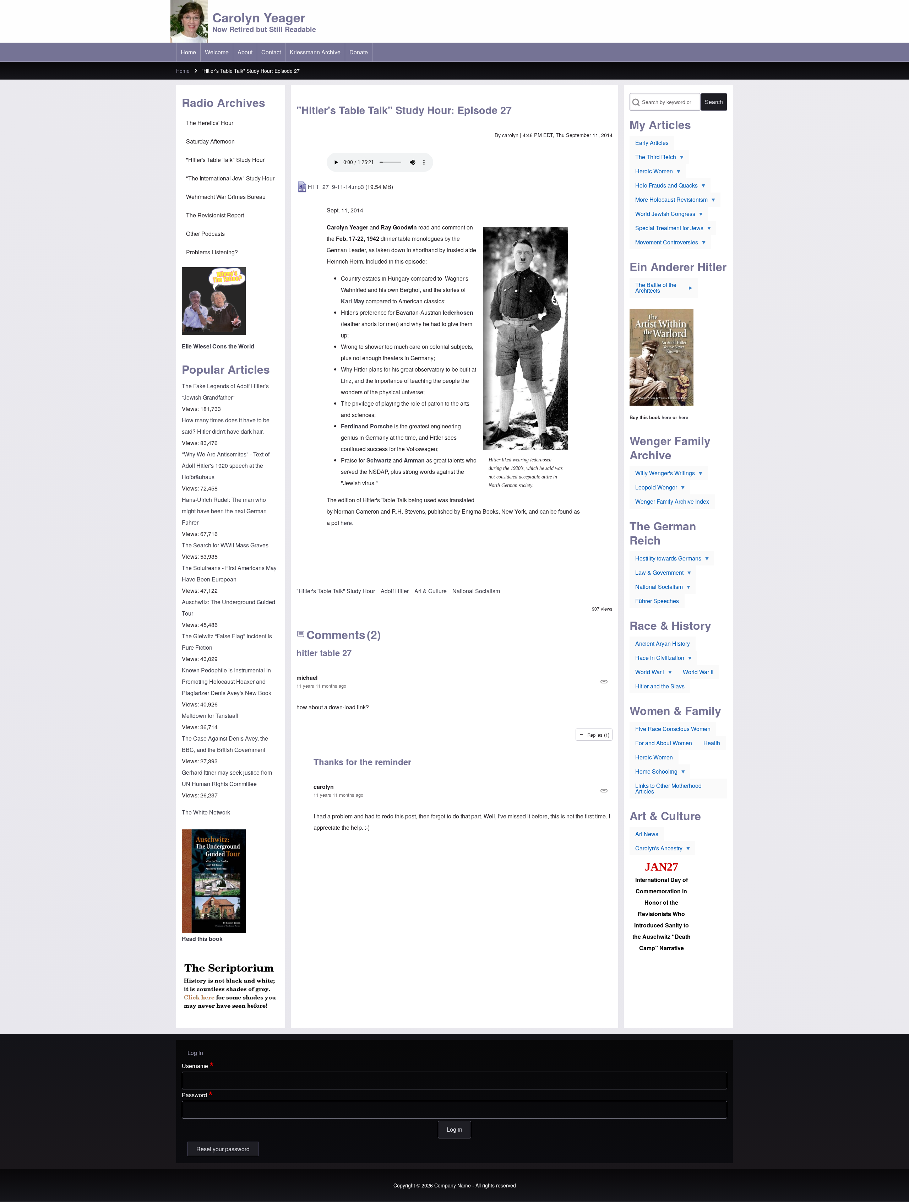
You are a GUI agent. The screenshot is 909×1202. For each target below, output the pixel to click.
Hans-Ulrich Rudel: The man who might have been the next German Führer (224, 511)
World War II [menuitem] (698, 672)
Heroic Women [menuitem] (651, 172)
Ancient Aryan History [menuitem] (662, 643)
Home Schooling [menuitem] (653, 773)
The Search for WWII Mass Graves (225, 545)
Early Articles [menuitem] (652, 143)
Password (194, 1095)
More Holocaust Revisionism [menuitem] (669, 201)
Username (195, 1066)
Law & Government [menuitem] (657, 574)
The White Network (206, 812)
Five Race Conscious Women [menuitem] (673, 729)
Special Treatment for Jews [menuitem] (666, 229)
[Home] (189, 21)
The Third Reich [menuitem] (653, 158)
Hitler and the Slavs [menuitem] (660, 686)
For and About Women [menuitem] (663, 743)
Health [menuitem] (711, 743)
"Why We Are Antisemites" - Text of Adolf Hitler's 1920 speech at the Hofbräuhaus (226, 465)
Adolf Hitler (395, 591)
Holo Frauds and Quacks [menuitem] (664, 187)
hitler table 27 (324, 652)
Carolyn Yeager (258, 17)
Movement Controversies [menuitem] (664, 243)
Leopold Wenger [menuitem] (653, 488)
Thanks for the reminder (362, 762)
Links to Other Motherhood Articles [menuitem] (668, 788)
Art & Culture (430, 591)
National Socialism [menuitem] (656, 588)
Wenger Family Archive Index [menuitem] (672, 501)
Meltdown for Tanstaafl (210, 715)
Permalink (454, 681)
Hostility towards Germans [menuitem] (665, 559)
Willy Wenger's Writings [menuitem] (662, 474)
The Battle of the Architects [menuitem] (653, 289)
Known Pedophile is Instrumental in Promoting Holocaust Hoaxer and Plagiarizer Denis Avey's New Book (226, 681)
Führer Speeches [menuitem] (657, 601)
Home (183, 70)
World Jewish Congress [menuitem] (662, 215)
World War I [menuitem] (647, 673)
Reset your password (223, 1149)
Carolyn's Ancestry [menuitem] (656, 849)
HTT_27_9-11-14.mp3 (336, 187)
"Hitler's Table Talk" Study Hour (335, 591)
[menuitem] (188, 52)
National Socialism (476, 591)
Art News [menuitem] (646, 834)
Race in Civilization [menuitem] (657, 659)
